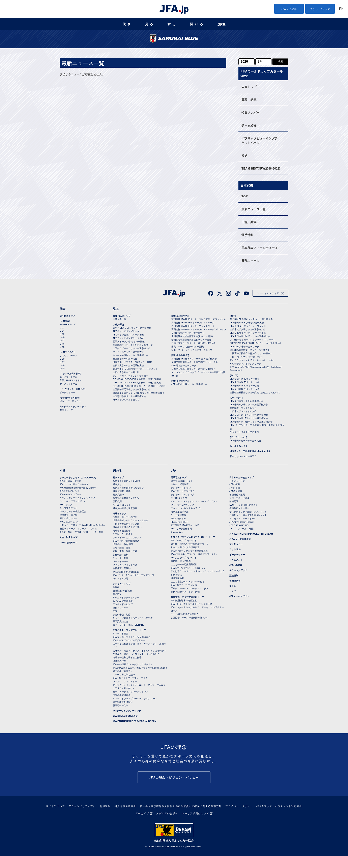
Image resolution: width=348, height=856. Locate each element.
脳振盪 (116, 587)
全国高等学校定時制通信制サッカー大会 (191, 339)
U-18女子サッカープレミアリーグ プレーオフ (252, 339)
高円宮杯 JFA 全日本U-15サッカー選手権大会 (194, 358)
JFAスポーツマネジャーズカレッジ (188, 567)
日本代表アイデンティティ (259, 247)
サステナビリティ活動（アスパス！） (248, 511)
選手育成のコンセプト (182, 480)
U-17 (62, 340)
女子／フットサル (68, 383)
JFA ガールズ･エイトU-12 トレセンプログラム (194, 501)
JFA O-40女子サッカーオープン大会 (248, 325)
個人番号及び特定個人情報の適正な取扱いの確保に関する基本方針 (181, 806)
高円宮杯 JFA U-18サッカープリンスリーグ (192, 325)
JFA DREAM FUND (239, 525)
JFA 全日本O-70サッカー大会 (244, 388)
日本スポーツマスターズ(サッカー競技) (132, 361)
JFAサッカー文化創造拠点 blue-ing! (248, 450)
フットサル (234, 549)
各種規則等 (234, 580)
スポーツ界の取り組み (124, 674)
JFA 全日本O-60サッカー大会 (244, 385)
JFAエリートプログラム (183, 491)
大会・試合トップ (121, 315)
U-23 (62, 327)
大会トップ (249, 86)
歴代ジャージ (250, 260)
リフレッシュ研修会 (123, 533)
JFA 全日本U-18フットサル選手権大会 (249, 414)
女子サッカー (236, 543)
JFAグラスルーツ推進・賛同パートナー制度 (81, 531)
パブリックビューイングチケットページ (259, 140)
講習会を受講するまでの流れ (127, 527)
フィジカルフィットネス (125, 564)
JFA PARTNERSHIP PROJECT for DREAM (134, 720)
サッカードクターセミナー (126, 597)
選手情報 (247, 235)
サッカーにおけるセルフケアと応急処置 (133, 617)
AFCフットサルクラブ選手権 (244, 431)
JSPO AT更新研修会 (123, 600)
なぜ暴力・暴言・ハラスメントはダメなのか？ (136, 653)
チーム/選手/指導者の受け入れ (186, 614)
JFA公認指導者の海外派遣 (126, 571)
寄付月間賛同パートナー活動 (185, 591)
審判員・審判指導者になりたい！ (129, 487)
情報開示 (233, 501)
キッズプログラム (68, 507)
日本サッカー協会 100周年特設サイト (248, 514)
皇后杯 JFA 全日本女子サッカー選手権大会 (251, 319)
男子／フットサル (68, 376)
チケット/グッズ (320, 9)
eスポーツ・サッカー (70, 401)
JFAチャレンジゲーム (70, 494)
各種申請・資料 (120, 554)
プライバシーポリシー (239, 806)
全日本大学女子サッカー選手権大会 (247, 329)
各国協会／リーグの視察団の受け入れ (189, 617)
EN (341, 9)
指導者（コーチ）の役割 (125, 516)
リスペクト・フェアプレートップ (129, 629)
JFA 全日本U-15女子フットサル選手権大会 (251, 421)
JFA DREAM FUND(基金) (125, 715)
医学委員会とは (120, 621)
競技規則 (117, 501)
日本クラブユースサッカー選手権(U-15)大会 (193, 368)
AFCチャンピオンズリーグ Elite (128, 334)
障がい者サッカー (68, 518)
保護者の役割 (119, 660)
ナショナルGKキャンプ (182, 494)
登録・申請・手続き (239, 497)
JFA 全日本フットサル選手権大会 (246, 401)
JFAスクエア (66, 504)
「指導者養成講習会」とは (126, 523)
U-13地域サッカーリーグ (183, 365)
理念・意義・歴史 (121, 547)
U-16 (62, 343)
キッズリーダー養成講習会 (73, 511)
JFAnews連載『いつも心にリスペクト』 (133, 664)
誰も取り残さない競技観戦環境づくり (189, 543)
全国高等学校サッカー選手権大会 (188, 332)
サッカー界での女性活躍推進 (185, 547)
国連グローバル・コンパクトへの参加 (189, 588)
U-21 (62, 330)
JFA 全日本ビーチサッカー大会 (245, 440)
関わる (197, 24)
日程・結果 (249, 99)
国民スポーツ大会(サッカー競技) (129, 341)
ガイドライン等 (120, 578)
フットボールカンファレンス (127, 537)
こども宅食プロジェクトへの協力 (187, 581)
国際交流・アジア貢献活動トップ (187, 596)
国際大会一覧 (119, 319)
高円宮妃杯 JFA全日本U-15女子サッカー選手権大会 (255, 343)
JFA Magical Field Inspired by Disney (78, 487)
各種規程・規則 (237, 494)
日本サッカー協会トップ (241, 477)
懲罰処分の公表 (120, 705)
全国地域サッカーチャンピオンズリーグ (133, 344)
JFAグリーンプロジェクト (184, 540)
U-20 (62, 358)
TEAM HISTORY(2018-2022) (260, 168)
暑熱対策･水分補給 (122, 590)
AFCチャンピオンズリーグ (126, 331)
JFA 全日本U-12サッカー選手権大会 (189, 384)
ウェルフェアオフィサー (125, 681)
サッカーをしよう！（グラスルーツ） (78, 477)
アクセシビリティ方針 (82, 806)
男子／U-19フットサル (71, 380)
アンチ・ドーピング (123, 604)
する (172, 24)
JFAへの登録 (289, 9)
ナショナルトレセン (181, 487)
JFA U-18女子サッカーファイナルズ (248, 332)
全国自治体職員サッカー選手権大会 (130, 355)
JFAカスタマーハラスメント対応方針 (279, 806)
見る (150, 24)
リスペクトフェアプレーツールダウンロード (135, 698)
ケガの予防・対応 (121, 614)
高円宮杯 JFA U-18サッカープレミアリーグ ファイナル (198, 319)
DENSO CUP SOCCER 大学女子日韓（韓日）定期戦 (139, 385)
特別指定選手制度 (179, 511)
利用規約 (105, 806)
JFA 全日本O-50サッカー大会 (244, 382)
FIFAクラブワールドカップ (126, 399)
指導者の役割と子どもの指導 (127, 657)
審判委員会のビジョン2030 (126, 480)
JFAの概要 (234, 484)
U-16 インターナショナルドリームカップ (191, 349)
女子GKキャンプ (179, 497)
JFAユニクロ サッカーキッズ (74, 484)
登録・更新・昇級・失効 (125, 551)
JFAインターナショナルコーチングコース (133, 575)
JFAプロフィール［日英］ (242, 528)
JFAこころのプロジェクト (184, 557)
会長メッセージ (237, 480)
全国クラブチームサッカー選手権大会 (131, 348)
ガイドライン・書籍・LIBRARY (128, 624)
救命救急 (117, 593)
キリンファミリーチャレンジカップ (77, 497)
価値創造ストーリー (239, 508)
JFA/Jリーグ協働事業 (181, 528)
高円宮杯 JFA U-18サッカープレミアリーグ (192, 322)
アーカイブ (142, 813)
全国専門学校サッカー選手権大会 (129, 396)
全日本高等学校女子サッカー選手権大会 (250, 349)
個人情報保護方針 (125, 806)
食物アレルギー (120, 607)
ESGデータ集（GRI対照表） (243, 504)
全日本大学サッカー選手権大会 (128, 365)
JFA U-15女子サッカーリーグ (244, 346)
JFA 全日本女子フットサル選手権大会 (249, 404)
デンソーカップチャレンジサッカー (130, 375)
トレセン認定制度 (179, 484)
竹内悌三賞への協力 (181, 560)
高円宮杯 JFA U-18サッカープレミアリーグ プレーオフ (198, 329)
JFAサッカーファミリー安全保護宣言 (189, 550)
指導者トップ (119, 513)
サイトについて (55, 806)
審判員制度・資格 (121, 491)
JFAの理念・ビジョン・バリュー (174, 777)
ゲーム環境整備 (178, 514)
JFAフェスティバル (69, 521)
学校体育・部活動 (68, 514)
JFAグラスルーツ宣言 (70, 480)
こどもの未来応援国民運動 (184, 564)
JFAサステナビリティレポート (186, 584)
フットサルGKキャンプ (182, 504)
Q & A (232, 585)
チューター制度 (120, 557)
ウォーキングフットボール (73, 501)
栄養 (115, 611)
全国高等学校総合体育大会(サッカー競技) (192, 336)
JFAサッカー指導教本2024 (126, 540)
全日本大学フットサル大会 (243, 411)
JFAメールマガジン (239, 596)
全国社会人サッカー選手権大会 (128, 351)
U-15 (62, 346)
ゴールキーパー (120, 561)
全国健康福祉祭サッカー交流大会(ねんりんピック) (255, 392)
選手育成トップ (178, 477)
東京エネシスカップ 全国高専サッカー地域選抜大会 (138, 392)
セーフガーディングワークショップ (130, 691)
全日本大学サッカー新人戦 (126, 372)
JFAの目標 (234, 487)
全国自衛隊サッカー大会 (125, 358)
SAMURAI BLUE (68, 324)
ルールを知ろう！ (239, 445)
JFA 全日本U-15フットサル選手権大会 (249, 418)
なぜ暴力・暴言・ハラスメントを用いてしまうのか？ (139, 650)
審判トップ (118, 477)
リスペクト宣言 (120, 633)
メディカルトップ (121, 583)
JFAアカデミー (178, 518)
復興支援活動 (177, 578)
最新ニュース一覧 (253, 209)
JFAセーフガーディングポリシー (129, 640)
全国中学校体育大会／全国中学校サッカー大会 (194, 361)
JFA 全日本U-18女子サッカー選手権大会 (250, 336)
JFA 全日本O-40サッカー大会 (244, 378)
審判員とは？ (119, 484)
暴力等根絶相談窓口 (123, 701)
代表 (127, 24)
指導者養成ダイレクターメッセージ (130, 520)
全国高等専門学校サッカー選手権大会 (131, 389)
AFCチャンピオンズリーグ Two (128, 338)
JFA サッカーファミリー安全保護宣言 (131, 636)
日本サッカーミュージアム (243, 456)
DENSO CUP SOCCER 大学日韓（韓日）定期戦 (137, 379)
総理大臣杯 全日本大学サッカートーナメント (135, 368)
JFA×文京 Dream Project (241, 521)
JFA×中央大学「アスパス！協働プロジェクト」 (194, 554)
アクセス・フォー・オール (242, 518)
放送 (244, 155)
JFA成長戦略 (235, 491)
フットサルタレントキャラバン (186, 508)
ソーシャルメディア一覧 (270, 293)
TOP (244, 196)
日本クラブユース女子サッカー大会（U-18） (252, 360)
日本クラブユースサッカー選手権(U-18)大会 (193, 343)
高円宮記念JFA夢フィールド (185, 525)
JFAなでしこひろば (69, 490)
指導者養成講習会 (121, 530)
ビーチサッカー (67, 392)
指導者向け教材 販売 (123, 544)
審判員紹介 (118, 494)
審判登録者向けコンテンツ (126, 497)
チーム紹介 (249, 125)
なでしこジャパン (68, 355)
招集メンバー (250, 112)
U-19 (62, 333)
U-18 (62, 337)
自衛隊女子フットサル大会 (243, 407)
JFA (173, 470)
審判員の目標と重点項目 (125, 508)
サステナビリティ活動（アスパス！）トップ (193, 536)
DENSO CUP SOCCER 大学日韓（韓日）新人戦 (137, 382)
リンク (232, 590)
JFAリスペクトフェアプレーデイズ (130, 677)
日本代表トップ (67, 315)
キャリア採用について (195, 813)
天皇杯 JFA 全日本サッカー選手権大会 (132, 327)
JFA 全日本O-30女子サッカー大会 (247, 322)
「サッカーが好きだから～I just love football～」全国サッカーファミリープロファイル (83, 526)
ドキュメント (236, 559)
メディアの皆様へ (167, 813)
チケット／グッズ (238, 570)
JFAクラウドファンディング (127, 710)
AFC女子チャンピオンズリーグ (245, 363)
